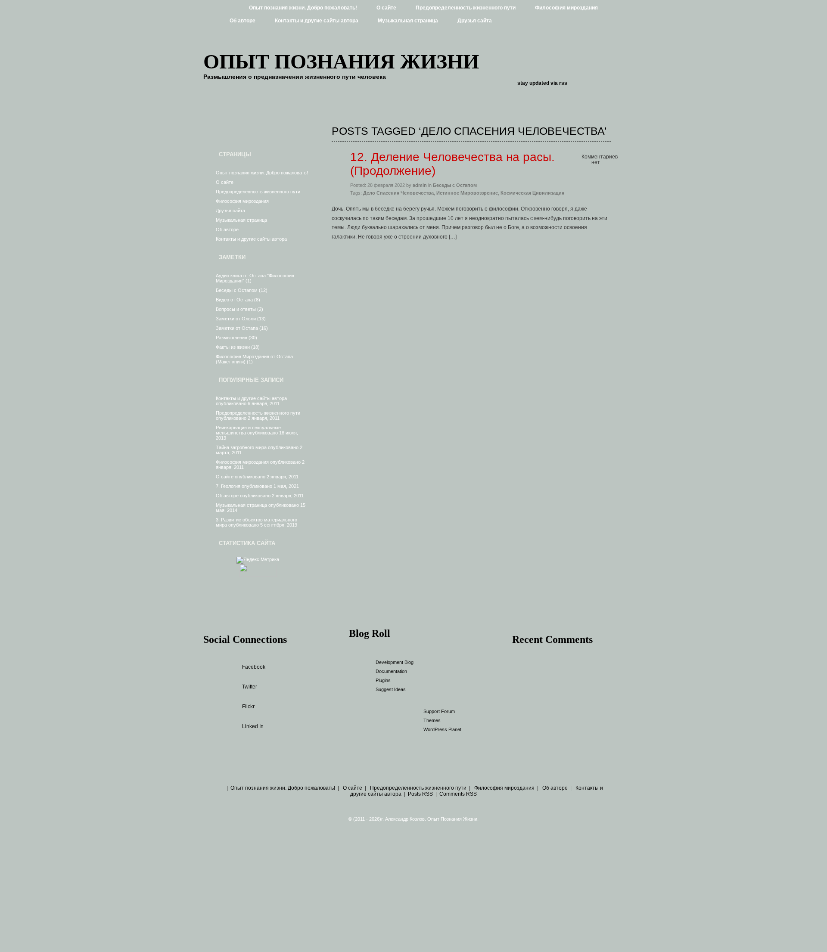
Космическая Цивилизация (532, 192)
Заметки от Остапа (237, 328)
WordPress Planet (442, 729)
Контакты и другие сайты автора (316, 21)
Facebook (253, 667)
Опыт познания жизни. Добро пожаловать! (303, 8)
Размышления (231, 337)
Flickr (248, 707)
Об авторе (242, 21)
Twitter (249, 687)
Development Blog (395, 662)
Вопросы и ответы (236, 309)
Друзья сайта (474, 21)
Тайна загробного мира (241, 447)
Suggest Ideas (391, 689)
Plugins (383, 680)
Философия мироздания (566, 8)
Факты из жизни (233, 347)
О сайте (386, 8)
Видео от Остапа (234, 299)
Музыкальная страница (408, 21)
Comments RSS (458, 794)
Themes (432, 720)
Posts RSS (420, 794)
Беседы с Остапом (237, 290)
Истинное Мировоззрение (467, 192)
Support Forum (439, 711)
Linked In (253, 726)
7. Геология (228, 486)
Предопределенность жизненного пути (466, 8)
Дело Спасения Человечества (398, 192)
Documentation (391, 671)
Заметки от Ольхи (236, 318)
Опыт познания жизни (341, 61)
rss (563, 83)
